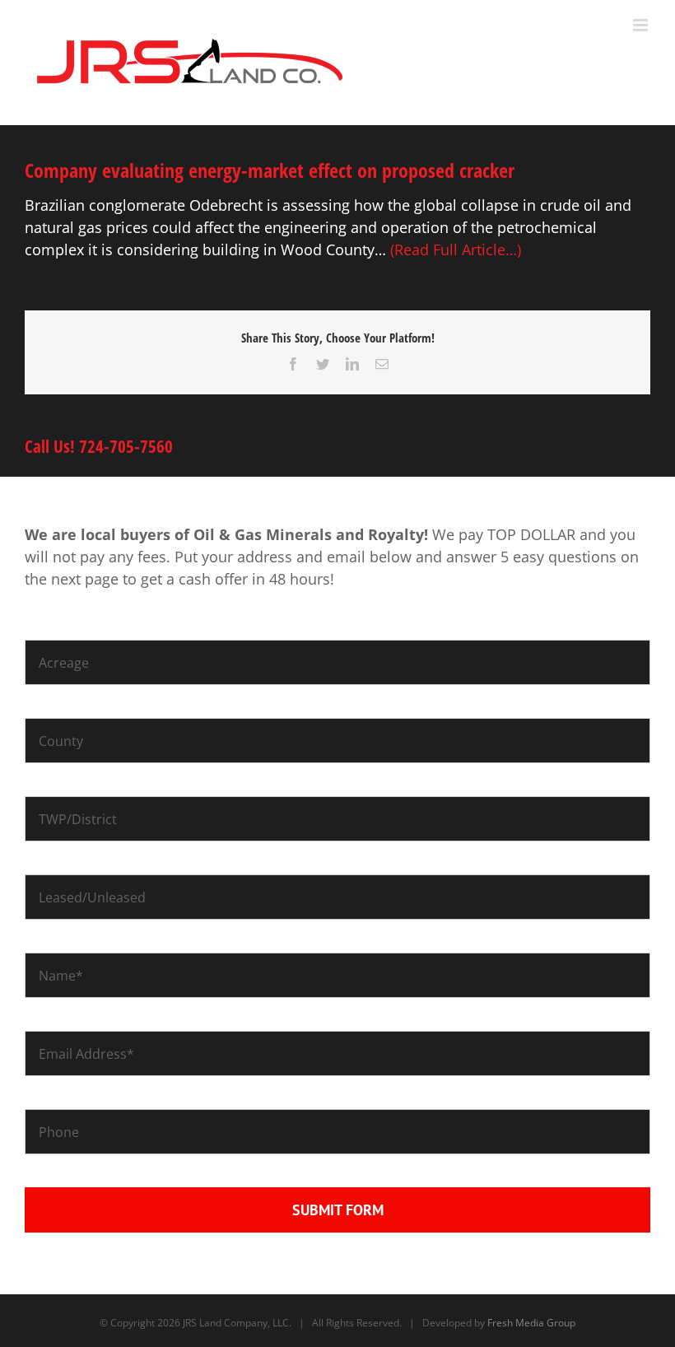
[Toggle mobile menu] (641, 25)
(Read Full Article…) (455, 249)
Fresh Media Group (531, 1323)
